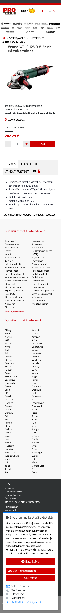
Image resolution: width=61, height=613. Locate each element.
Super (34, 449)
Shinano (35, 436)
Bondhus (9, 363)
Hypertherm (11, 452)
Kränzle (35, 340)
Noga (34, 376)
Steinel (35, 445)
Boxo (7, 373)
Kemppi (35, 330)
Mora (34, 369)
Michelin (36, 363)
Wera (34, 462)
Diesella (9, 399)
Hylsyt (8, 251)
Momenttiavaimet (13, 287)
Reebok (35, 416)
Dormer (9, 403)
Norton (35, 379)
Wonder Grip (38, 465)
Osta (42, 144)
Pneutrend (37, 406)
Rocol (34, 419)
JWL (7, 472)
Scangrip (36, 429)
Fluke (7, 426)
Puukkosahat (38, 257)
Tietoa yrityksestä (13, 491)
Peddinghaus (38, 403)
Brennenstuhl (11, 376)
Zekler (35, 472)
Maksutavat (10, 510)
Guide (7, 436)
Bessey (8, 356)
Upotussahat (38, 287)
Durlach (9, 412)
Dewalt (8, 396)
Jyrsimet (9, 260)
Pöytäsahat (37, 260)
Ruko (34, 422)
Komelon (36, 336)
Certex (8, 386)
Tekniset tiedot (32, 164)
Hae (50, 11)
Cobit (7, 389)
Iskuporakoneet (12, 257)
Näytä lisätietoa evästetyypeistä (25, 602)
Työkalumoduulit (40, 274)
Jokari (8, 465)
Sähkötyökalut (17, 38)
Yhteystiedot (11, 488)
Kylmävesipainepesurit (16, 280)
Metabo (35, 356)
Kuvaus (10, 164)
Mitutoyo (36, 366)
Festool (8, 422)
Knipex (35, 333)
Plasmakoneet (38, 241)
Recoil (34, 412)
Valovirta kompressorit (43, 290)
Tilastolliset (17, 594)
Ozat (34, 393)
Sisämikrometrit (39, 264)
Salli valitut (30, 577)
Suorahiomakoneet (41, 267)
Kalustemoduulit (13, 264)
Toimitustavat (11, 506)
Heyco (8, 439)
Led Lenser (37, 343)
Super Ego (37, 452)
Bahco (8, 353)
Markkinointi (18, 597)
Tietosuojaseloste (13, 495)
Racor (34, 409)
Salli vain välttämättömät (22, 570)
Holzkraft (9, 445)
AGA (7, 340)
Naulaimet (10, 303)
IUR (6, 462)
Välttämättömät (20, 586)
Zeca (34, 469)
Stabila (35, 439)
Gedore (8, 429)
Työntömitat (38, 280)
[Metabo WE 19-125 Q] (30, 77)
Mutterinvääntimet (14, 297)
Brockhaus (10, 379)
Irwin (7, 459)
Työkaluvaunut (39, 277)
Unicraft (36, 459)
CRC (7, 393)
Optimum (36, 386)
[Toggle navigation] (1, 17)
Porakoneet (37, 244)
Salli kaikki (32, 562)
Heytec (8, 442)
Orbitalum (36, 389)
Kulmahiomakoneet (14, 274)
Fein (7, 416)
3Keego (8, 330)
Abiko (7, 333)
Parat (34, 399)
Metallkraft (37, 360)
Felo (7, 419)
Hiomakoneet (36, 38)
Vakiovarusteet (17, 172)
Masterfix (36, 353)
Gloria (8, 432)
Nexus (35, 373)
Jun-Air (8, 469)
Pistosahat (10, 307)
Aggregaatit (10, 241)
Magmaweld (37, 346)
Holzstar (9, 449)
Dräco (8, 409)
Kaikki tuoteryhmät (14, 311)
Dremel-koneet (12, 244)
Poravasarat (37, 247)
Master (35, 350)
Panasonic (36, 396)
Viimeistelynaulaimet (42, 293)
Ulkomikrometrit (40, 284)
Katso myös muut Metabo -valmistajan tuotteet (29, 214)
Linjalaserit (10, 284)
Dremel (8, 406)
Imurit (8, 254)
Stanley (35, 442)
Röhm (34, 426)
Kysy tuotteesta (16, 119)
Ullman (35, 455)
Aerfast (8, 336)
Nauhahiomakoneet (14, 300)
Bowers (8, 369)
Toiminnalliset (18, 590)
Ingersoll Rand (12, 455)
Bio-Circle (9, 360)
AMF (7, 350)
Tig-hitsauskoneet (40, 270)
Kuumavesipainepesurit (16, 277)
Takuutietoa (10, 498)
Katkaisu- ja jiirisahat (15, 267)
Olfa (34, 383)
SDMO (34, 432)
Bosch (8, 366)
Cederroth (10, 383)
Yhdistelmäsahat (40, 303)
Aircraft (9, 343)
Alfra (7, 346)
